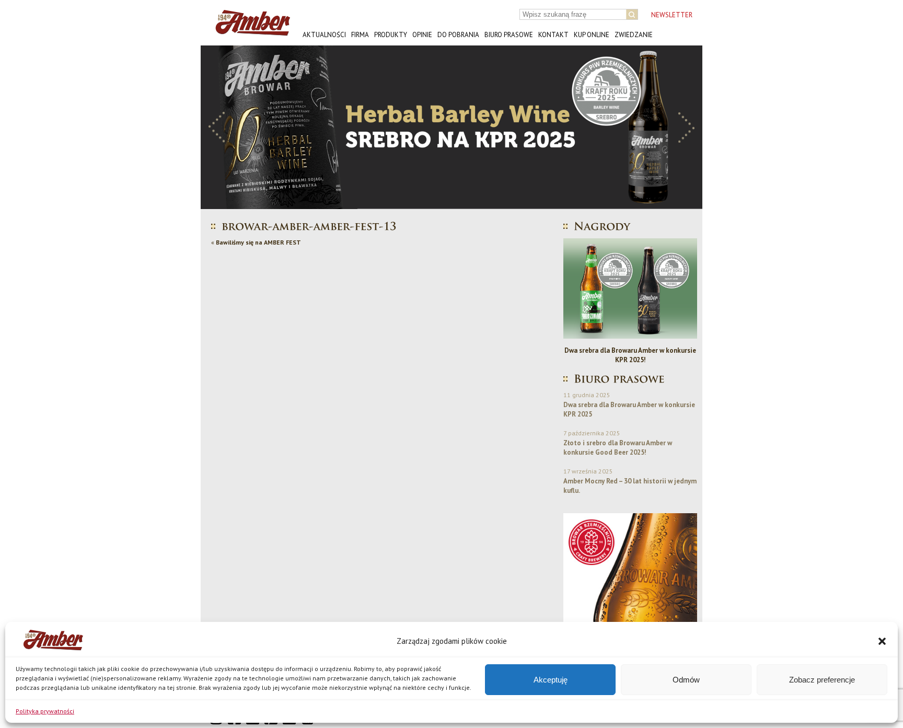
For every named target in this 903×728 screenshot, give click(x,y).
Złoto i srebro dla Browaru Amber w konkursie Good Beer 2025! (617, 447)
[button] (882, 641)
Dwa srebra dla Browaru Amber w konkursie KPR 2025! (630, 355)
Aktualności (324, 34)
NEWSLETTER (671, 14)
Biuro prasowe (508, 34)
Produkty (390, 34)
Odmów (686, 679)
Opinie (422, 34)
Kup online (591, 34)
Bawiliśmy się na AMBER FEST (258, 242)
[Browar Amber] (249, 32)
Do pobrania (458, 34)
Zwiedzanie (634, 34)
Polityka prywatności (45, 711)
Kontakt (553, 34)
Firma (360, 34)
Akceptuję (551, 679)
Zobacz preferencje (822, 679)
